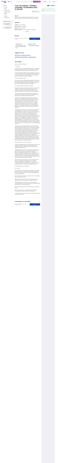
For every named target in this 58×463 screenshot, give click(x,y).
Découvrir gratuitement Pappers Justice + (34, 39)
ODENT (28, 81)
